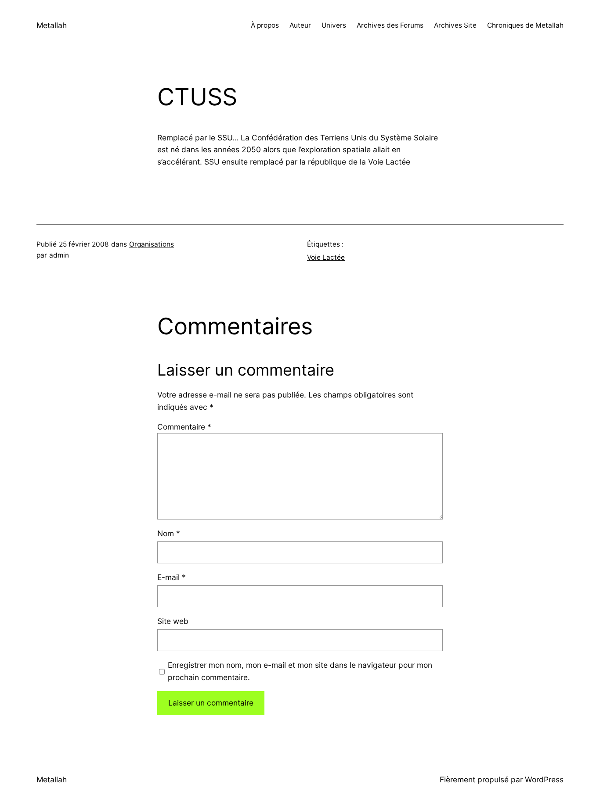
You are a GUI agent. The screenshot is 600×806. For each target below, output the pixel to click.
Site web (172, 621)
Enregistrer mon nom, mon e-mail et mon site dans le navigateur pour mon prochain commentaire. (300, 671)
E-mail (171, 577)
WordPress (544, 779)
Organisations (151, 244)
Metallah (51, 25)
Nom (168, 533)
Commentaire (184, 426)
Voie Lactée (326, 257)
